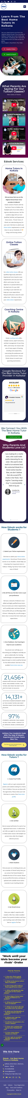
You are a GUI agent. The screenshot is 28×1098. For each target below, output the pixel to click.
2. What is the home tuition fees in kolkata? (14, 981)
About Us (18, 1090)
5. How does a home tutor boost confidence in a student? (13, 997)
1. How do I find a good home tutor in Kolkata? (13, 977)
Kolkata (10, 1085)
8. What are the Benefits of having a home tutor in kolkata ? (14, 1013)
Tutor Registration (19, 1085)
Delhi (5, 1085)
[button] (24, 6)
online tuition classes (12, 272)
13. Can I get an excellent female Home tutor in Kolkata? (13, 1038)
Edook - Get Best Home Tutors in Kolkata (13, 1059)
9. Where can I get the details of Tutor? (12, 1018)
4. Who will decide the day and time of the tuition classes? (13, 991)
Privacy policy (10, 1090)
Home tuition (7, 227)
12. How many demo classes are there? (12, 1033)
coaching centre (14, 338)
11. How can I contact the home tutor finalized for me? (13, 1028)
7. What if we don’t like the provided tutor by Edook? (14, 1007)
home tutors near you (16, 665)
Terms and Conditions (16, 1087)
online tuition (10, 300)
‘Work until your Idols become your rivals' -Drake (14, 959)
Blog (7, 1087)
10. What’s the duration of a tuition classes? (14, 1022)
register (13, 922)
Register (5, 784)
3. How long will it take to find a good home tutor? (14, 986)
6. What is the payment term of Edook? (13, 1002)
